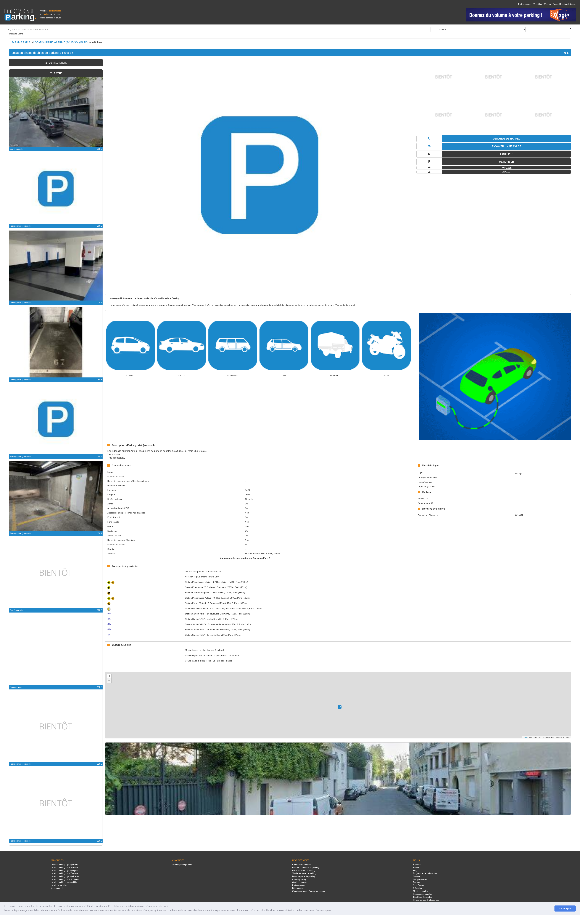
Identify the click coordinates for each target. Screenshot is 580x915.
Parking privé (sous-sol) (20, 226)
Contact (416, 876)
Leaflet (525, 737)
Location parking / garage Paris (64, 864)
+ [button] (109, 676)
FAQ (415, 870)
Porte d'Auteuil (195, 603)
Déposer (547, 4)
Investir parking (299, 879)
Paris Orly (214, 576)
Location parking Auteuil (181, 864)
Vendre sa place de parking (304, 873)
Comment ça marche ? (302, 864)
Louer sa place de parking (303, 876)
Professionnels (524, 4)
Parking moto (15, 687)
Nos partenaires (420, 879)
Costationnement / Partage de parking (308, 891)
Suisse (572, 4)
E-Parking (417, 888)
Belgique (564, 4)
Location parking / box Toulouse (64, 873)
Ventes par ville (57, 888)
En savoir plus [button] (323, 910)
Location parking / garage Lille (64, 882)
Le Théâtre (234, 655)
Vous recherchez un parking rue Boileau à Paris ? (245, 558)
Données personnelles (422, 894)
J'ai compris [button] (565, 908)
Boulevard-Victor (214, 571)
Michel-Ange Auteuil (198, 598)
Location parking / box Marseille (64, 867)
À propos (417, 864)
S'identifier (537, 4)
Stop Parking (418, 885)
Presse (416, 867)
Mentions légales (420, 891)
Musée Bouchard (215, 650)
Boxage (416, 882)
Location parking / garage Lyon (64, 870)
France (556, 4)
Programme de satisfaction (425, 873)
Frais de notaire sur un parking (305, 867)
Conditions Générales (422, 897)
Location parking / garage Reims (65, 876)
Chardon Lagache (197, 592)
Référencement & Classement (426, 900)
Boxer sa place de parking (303, 870)
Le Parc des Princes (222, 661)
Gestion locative (299, 882)
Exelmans (193, 587)
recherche (56, 63)
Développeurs (298, 888)
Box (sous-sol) (16, 149)
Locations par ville (58, 885)
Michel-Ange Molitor (198, 582)
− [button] (109, 681)
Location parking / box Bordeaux (65, 879)
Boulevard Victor (196, 608)
